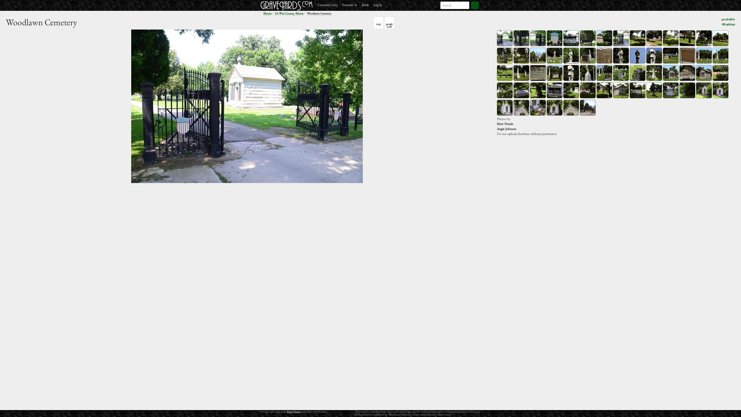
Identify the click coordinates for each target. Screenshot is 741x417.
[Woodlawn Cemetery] (505, 38)
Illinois (267, 13)
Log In (377, 5)
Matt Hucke (294, 411)
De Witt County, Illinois (289, 13)
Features (348, 5)
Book (365, 5)
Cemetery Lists (328, 5)
